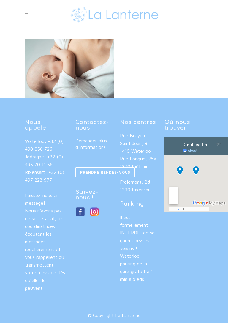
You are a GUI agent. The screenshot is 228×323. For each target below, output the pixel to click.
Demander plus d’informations (91, 144)
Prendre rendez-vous (105, 172)
